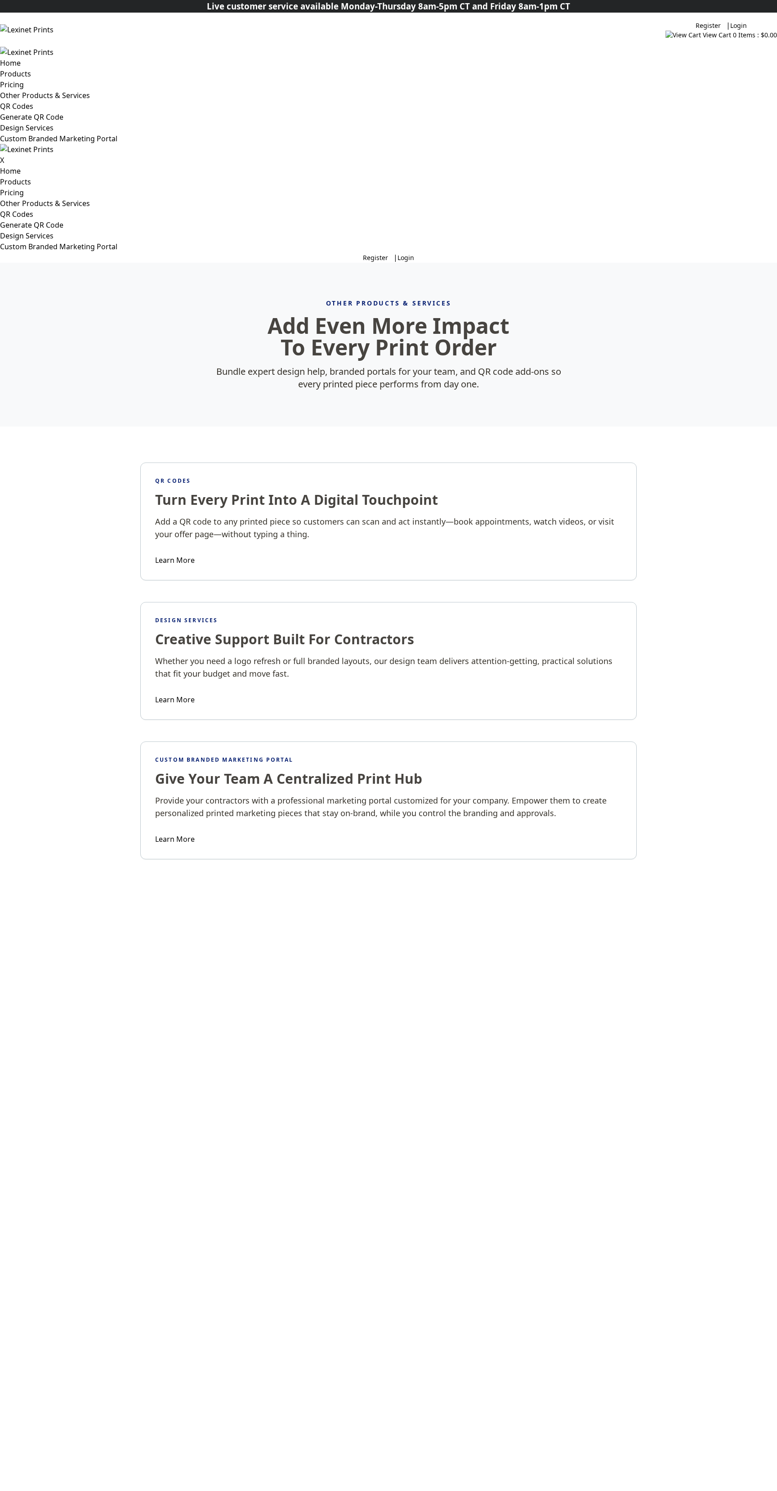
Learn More (175, 560)
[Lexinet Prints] (86, 29)
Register (708, 25)
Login (738, 25)
